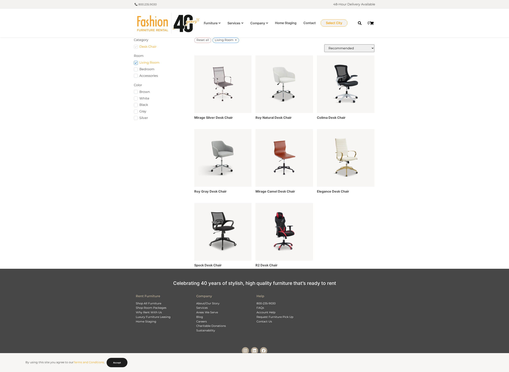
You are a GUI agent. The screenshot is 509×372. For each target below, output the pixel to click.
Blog (199, 317)
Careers (201, 321)
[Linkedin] (254, 350)
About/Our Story (208, 303)
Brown (144, 92)
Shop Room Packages (151, 308)
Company (257, 23)
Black (143, 105)
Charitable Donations (211, 326)
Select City (334, 23)
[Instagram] (245, 350)
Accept (117, 362)
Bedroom (146, 69)
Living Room (149, 62)
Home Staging (285, 23)
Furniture (211, 23)
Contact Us (264, 321)
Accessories (148, 76)
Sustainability (205, 330)
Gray (142, 111)
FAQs (260, 308)
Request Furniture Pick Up (274, 317)
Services (233, 23)
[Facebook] (263, 350)
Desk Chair (147, 47)
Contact (309, 23)
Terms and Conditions (89, 362)
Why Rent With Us (149, 312)
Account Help (265, 312)
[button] (359, 23)
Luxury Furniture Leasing (153, 317)
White (144, 98)
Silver (143, 118)
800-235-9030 (266, 303)
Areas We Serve (207, 312)
